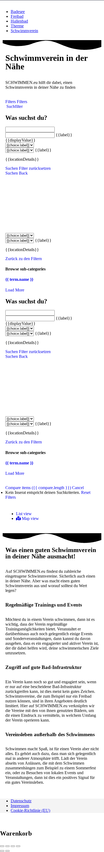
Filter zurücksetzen (35, 168)
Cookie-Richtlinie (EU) (30, 810)
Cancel (78, 487)
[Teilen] (7, 846)
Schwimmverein (24, 30)
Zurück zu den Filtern (23, 258)
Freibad (17, 16)
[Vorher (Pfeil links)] (2, 851)
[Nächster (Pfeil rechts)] (7, 851)
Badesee (18, 11)
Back (23, 173)
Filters (11, 101)
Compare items (38, 487)
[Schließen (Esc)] (2, 846)
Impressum (20, 805)
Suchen (11, 168)
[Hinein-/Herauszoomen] (18, 846)
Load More (14, 290)
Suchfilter (14, 106)
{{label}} (64, 135)
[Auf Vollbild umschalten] (13, 846)
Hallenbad (19, 21)
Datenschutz (21, 801)
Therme (17, 26)
